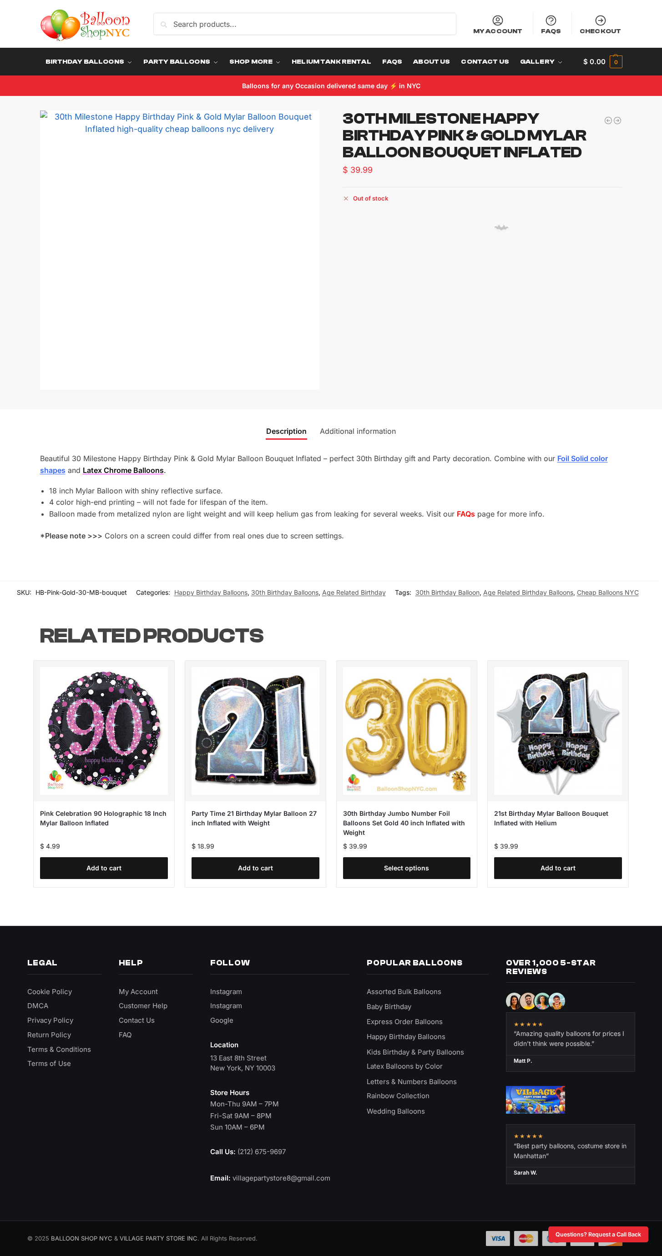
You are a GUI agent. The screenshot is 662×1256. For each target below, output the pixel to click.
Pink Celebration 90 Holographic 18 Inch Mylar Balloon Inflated (103, 818)
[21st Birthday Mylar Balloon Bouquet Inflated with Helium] (558, 731)
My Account (497, 31)
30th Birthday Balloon (447, 592)
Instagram (226, 991)
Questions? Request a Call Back (598, 1234)
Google (221, 1020)
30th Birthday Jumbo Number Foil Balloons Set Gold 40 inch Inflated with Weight (404, 822)
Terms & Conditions (59, 1049)
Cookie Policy (49, 991)
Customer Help (143, 1005)
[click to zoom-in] (179, 250)
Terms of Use (49, 1063)
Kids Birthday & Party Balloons (415, 1052)
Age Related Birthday (354, 592)
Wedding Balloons (396, 1111)
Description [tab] (286, 431)
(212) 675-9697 (262, 1151)
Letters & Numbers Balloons (412, 1081)
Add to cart (103, 868)
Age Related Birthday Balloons (528, 592)
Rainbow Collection (398, 1095)
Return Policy (49, 1034)
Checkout (600, 31)
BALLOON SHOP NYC (81, 1238)
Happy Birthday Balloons (211, 592)
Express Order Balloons (405, 1021)
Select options (406, 868)
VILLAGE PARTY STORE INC (158, 1238)
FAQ (125, 1034)
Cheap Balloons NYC (608, 592)
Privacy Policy (50, 1020)
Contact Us (137, 1020)
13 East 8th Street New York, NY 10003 (242, 1063)
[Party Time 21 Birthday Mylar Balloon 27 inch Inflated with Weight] (255, 731)
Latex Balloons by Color (405, 1066)
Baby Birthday (389, 1006)
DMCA (37, 1005)
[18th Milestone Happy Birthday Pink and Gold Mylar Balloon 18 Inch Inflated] (608, 120)
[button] (602, 61)
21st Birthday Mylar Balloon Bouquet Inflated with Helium (551, 818)
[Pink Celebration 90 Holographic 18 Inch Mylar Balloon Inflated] (104, 731)
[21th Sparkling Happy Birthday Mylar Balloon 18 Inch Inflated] (617, 120)
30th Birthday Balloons (284, 592)
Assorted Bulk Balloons (404, 991)
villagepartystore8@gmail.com (281, 1178)
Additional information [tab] (358, 431)
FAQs (551, 31)
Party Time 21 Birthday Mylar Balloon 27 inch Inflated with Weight (254, 818)
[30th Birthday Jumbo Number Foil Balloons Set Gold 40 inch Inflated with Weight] (407, 731)
